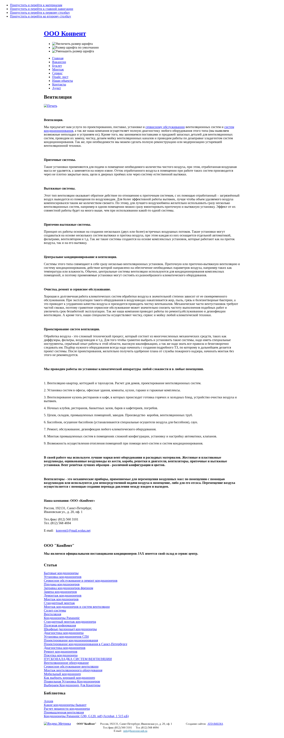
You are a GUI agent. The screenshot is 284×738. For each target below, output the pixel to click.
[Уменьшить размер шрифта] (73, 51)
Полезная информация (60, 625)
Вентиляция (52, 614)
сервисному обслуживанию (165, 127)
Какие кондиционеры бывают (65, 705)
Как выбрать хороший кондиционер (69, 677)
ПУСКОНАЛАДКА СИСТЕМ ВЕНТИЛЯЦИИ (78, 659)
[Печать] (50, 106)
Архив (48, 701)
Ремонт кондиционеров (60, 651)
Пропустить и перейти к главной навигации (41, 9)
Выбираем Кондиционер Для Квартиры (72, 685)
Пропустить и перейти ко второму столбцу (40, 16)
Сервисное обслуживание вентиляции (71, 666)
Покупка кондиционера (61, 655)
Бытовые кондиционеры (61, 573)
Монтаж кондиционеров (61, 599)
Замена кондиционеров (60, 592)
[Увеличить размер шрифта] (72, 44)
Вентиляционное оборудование (66, 663)
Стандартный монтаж (59, 603)
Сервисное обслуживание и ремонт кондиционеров (80, 580)
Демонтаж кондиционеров (62, 595)
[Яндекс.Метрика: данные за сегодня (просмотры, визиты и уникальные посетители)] (57, 724)
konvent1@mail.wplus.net (73, 530)
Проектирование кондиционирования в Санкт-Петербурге (85, 644)
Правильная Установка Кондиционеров (72, 681)
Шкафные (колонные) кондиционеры (70, 629)
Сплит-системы (55, 610)
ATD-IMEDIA (215, 723)
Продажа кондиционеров (62, 584)
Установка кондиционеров (62, 577)
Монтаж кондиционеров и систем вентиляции (77, 606)
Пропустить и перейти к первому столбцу (40, 12)
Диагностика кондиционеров (64, 648)
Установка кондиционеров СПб (66, 636)
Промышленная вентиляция (64, 712)
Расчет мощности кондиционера (67, 708)
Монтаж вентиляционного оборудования (73, 670)
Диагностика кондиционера (64, 633)
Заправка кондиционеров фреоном (68, 588)
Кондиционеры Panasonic (62, 618)
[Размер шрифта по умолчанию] (75, 47)
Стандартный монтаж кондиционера (70, 621)
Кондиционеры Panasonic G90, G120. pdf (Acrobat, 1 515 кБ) (86, 716)
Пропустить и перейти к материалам (36, 5)
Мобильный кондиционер (62, 674)
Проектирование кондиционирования (71, 640)
